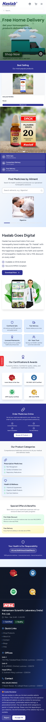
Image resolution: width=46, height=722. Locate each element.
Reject (6, 718)
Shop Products (9, 633)
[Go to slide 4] (24, 151)
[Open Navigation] (41, 3)
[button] (23, 130)
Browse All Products (22, 435)
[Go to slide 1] (18, 151)
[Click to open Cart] (35, 3)
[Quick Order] (29, 3)
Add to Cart (23, 105)
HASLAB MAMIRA (8, 97)
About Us (6, 636)
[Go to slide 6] (27, 151)
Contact (6, 640)
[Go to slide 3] (21, 151)
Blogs (5, 643)
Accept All (19, 718)
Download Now (11, 272)
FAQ (5, 647)
